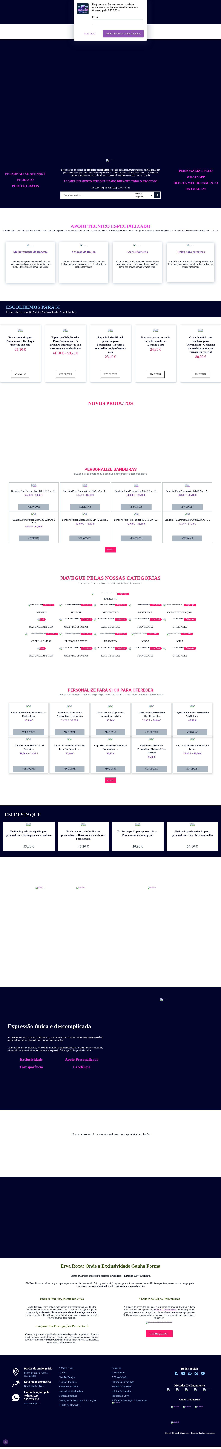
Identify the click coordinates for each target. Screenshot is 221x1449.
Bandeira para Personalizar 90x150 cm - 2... (136, 520)
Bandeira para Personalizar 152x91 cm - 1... (85, 491)
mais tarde (89, 33)
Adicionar (20, 374)
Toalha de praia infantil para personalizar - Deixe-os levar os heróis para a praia (83, 835)
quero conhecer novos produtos (123, 33)
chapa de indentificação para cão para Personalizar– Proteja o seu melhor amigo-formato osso (110, 344)
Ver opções (65, 374)
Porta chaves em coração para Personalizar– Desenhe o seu (155, 341)
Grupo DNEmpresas (165, 1309)
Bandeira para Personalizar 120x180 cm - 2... (33, 491)
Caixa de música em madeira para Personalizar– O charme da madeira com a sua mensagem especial (201, 344)
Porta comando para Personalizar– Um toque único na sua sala (20, 341)
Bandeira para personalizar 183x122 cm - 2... (187, 520)
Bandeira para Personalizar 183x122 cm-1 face (34, 521)
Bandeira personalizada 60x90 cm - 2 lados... (85, 520)
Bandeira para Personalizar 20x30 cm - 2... (136, 491)
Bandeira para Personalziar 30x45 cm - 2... (187, 491)
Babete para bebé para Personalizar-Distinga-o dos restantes (151, 749)
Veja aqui (123, 593)
